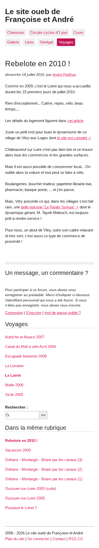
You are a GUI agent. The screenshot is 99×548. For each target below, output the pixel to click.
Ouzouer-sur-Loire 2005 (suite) (30, 488)
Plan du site (14, 539)
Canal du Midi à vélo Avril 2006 (30, 346)
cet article (76, 120)
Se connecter (38, 539)
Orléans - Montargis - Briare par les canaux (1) (43, 479)
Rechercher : (16, 407)
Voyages (66, 42)
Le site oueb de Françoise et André (39, 15)
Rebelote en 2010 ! (21, 440)
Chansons (15, 32)
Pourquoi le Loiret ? (21, 508)
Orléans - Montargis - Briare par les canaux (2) (43, 469)
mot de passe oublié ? (62, 313)
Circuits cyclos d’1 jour (49, 32)
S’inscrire (33, 313)
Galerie (13, 42)
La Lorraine (14, 366)
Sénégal (46, 42)
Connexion (14, 313)
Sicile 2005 (14, 394)
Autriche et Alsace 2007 (24, 337)
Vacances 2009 (18, 450)
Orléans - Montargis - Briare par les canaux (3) (43, 460)
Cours (78, 32)
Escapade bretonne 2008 (25, 356)
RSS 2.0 (75, 539)
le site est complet (72, 138)
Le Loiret (13, 375)
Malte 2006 (14, 385)
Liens (29, 42)
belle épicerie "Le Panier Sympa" (48, 207)
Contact (59, 539)
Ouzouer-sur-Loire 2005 (25, 498)
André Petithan (64, 75)
